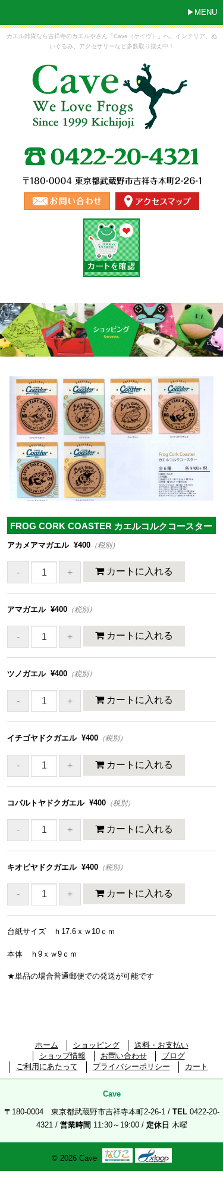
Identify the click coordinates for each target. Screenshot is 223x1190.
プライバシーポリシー (131, 1066)
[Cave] (111, 120)
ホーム (46, 1045)
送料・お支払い (161, 1045)
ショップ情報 (62, 1055)
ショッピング (96, 1045)
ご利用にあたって (47, 1066)
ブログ (173, 1055)
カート (196, 1066)
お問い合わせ (123, 1055)
